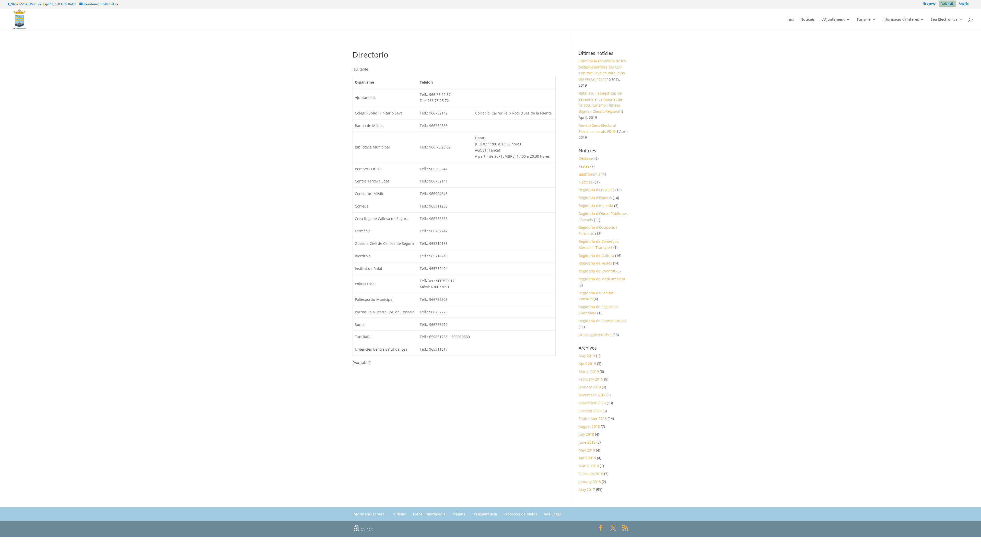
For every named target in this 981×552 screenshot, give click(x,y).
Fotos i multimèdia (429, 514)
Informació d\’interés (900, 20)
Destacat (586, 158)
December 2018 (592, 395)
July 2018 (586, 434)
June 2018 (587, 442)
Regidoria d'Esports (595, 197)
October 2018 (590, 410)
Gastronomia (590, 174)
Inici (790, 20)
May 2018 (587, 450)
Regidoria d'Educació (596, 189)
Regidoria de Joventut (597, 271)
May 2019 (587, 355)
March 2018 (589, 465)
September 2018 (593, 418)
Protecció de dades (520, 514)
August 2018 (589, 426)
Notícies (807, 20)
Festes (584, 166)
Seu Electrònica (944, 20)
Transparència (484, 514)
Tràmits (458, 514)
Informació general (369, 514)
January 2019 (590, 387)
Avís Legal (552, 514)
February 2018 (591, 473)
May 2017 (587, 489)
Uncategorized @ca (595, 334)
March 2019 (589, 371)
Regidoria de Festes (595, 263)
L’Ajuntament (833, 20)
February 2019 (591, 379)
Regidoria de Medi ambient (602, 279)
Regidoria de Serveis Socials (602, 320)
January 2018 (590, 481)
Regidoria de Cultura (596, 255)
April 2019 (587, 363)
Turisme (864, 20)
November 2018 (592, 402)
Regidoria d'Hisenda (596, 205)
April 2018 (587, 457)
